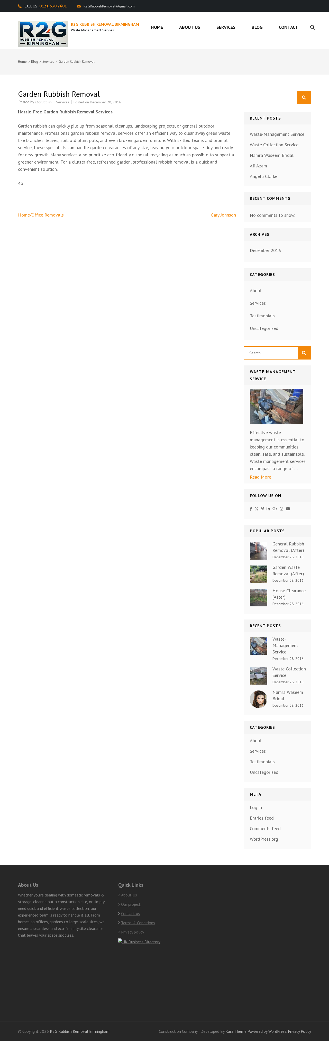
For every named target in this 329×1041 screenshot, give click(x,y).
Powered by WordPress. (267, 1031)
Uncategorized (264, 328)
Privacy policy (132, 932)
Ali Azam (258, 166)
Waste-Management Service (277, 134)
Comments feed (265, 828)
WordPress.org (264, 839)
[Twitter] (257, 508)
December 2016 (265, 250)
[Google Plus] (274, 508)
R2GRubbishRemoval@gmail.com (109, 6)
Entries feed (262, 818)
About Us (189, 27)
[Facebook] (251, 508)
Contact (288, 27)
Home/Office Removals (41, 215)
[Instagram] (281, 508)
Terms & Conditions (138, 922)
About (256, 290)
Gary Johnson (223, 215)
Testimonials (262, 316)
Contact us (130, 913)
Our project (131, 904)
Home (157, 27)
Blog (257, 27)
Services (225, 27)
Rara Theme (235, 1031)
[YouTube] (288, 508)
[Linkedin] (268, 508)
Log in (256, 807)
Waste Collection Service (274, 145)
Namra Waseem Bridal (272, 155)
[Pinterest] (262, 508)
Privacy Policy (299, 1031)
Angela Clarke (263, 176)
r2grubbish (43, 102)
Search (304, 97)
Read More (260, 477)
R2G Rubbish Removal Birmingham (105, 24)
